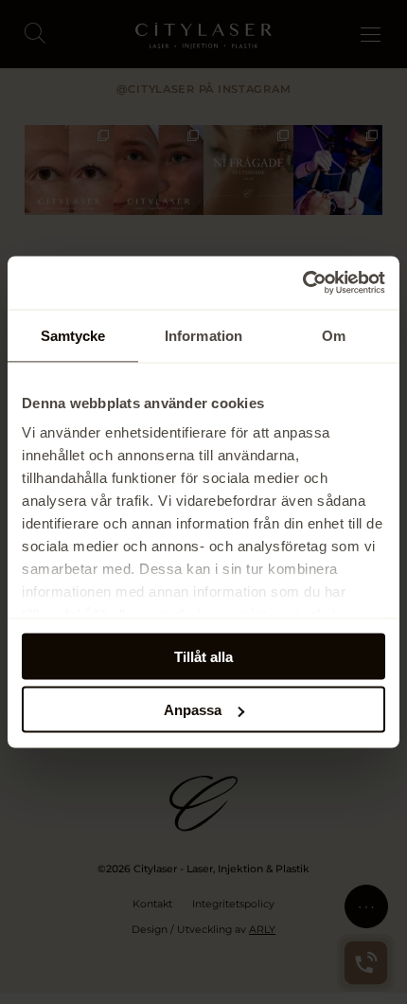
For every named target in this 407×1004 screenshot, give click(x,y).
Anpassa (192, 710)
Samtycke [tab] (73, 335)
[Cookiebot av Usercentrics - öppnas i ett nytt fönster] (302, 283)
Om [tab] (333, 335)
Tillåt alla (203, 656)
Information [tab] (203, 335)
